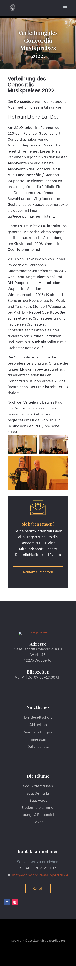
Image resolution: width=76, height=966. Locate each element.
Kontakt (38, 888)
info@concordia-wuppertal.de (40, 874)
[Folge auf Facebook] (7, 902)
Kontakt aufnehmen (38, 572)
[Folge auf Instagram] (15, 902)
